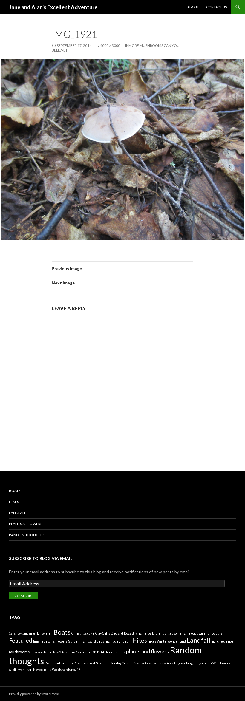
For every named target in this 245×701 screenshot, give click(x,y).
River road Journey (59, 663)
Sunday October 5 (123, 663)
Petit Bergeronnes (111, 652)
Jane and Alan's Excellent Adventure (53, 7)
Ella (154, 633)
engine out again (192, 633)
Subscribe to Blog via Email (40, 558)
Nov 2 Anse (61, 652)
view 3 (153, 663)
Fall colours (214, 633)
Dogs (127, 633)
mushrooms (19, 651)
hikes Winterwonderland (167, 641)
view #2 (142, 663)
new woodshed (41, 652)
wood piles (43, 669)
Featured (20, 640)
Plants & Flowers (25, 524)
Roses (78, 663)
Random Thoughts (27, 535)
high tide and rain (118, 641)
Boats (14, 490)
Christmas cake (82, 633)
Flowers (61, 641)
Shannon (102, 663)
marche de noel (223, 641)
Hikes (14, 501)
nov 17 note (78, 652)
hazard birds (94, 641)
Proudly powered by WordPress (34, 693)
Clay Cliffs (102, 633)
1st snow (15, 633)
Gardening (76, 641)
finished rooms (44, 641)
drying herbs (141, 633)
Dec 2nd (117, 633)
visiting (174, 663)
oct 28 (92, 652)
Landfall (17, 512)
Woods (57, 669)
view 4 (164, 663)
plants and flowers (147, 651)
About (193, 7)
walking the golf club (196, 663)
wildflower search (22, 669)
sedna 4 (89, 663)
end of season (168, 633)
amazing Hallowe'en (37, 633)
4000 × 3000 (110, 45)
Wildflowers (221, 663)
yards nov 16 (71, 669)
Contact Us (216, 7)
